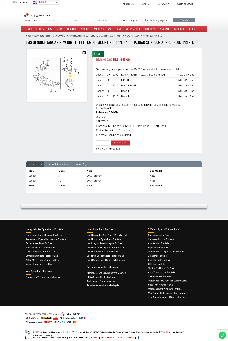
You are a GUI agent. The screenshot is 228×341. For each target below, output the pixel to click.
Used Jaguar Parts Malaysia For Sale (105, 243)
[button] (84, 52)
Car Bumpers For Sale (158, 235)
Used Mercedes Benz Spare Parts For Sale (107, 235)
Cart (30, 15)
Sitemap (94, 337)
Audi (30, 28)
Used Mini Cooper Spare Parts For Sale (105, 256)
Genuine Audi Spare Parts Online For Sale (46, 239)
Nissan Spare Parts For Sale (39, 264)
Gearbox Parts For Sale (159, 260)
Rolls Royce (150, 28)
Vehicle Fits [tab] (35, 164)
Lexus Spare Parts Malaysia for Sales (44, 235)
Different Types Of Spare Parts (163, 229)
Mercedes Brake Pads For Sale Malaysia (167, 280)
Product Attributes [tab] (57, 164)
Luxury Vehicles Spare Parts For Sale (44, 229)
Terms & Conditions (125, 337)
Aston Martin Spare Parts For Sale (42, 260)
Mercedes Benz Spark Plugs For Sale (166, 251)
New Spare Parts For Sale (39, 271)
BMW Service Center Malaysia (101, 277)
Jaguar (60, 28)
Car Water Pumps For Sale (161, 239)
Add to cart (120, 143)
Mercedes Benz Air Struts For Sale (165, 289)
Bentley (40, 28)
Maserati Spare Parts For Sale (40, 251)
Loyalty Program (184, 4)
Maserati (164, 28)
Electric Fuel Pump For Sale (161, 268)
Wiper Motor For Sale (158, 247)
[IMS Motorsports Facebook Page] (138, 338)
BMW (50, 28)
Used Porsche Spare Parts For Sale (104, 239)
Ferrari (118, 28)
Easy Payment (162, 4)
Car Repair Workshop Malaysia (102, 267)
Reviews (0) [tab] (79, 164)
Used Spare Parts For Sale (100, 229)
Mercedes (72, 28)
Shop (144, 4)
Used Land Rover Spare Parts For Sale (105, 247)
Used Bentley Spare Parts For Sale (103, 251)
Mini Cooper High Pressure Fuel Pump (166, 293)
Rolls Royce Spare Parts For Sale (41, 247)
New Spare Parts (42, 36)
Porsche (85, 28)
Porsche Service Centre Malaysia (103, 285)
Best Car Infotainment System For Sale (167, 297)
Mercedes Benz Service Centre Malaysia (106, 273)
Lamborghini (179, 28)
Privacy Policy (107, 337)
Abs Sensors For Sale (158, 243)
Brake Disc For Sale (157, 256)
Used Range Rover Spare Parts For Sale (106, 260)
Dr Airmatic (129, 4)
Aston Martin (133, 28)
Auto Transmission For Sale (161, 272)
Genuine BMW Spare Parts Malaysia (43, 277)
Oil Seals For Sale (156, 264)
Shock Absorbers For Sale (160, 284)
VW (109, 28)
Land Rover (98, 28)
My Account (45, 15)
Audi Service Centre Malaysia (101, 281)
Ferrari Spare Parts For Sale (39, 243)
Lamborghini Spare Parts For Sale (42, 256)
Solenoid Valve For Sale (159, 276)
